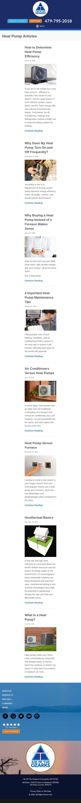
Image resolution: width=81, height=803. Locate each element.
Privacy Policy (36, 791)
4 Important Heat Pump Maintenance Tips (39, 297)
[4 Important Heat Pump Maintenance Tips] (40, 320)
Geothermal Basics (39, 517)
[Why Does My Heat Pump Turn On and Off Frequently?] (40, 170)
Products (7, 695)
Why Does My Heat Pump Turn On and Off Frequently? (39, 147)
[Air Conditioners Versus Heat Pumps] (40, 391)
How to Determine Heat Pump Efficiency (38, 52)
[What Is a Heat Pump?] (40, 639)
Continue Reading (34, 131)
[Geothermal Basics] (40, 541)
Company (7, 703)
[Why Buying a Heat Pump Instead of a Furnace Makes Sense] (40, 247)
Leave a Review (11, 731)
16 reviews (13, 727)
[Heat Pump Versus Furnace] (40, 465)
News (5, 707)
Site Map (47, 791)
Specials (6, 699)
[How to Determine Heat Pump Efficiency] (40, 74)
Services (6, 691)
